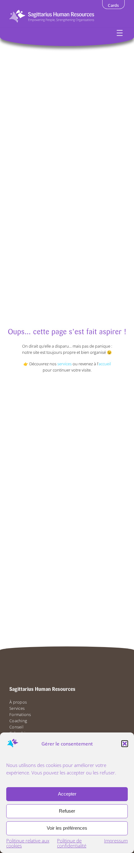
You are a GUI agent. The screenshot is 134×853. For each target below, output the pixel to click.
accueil (104, 364)
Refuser (67, 811)
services (64, 364)
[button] (125, 744)
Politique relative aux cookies (27, 843)
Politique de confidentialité (71, 843)
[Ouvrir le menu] (120, 33)
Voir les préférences (67, 828)
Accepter (67, 793)
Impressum (116, 840)
